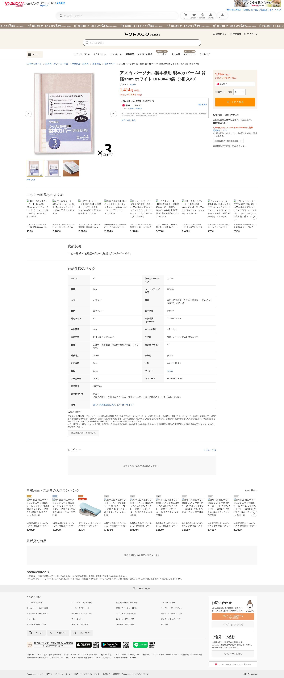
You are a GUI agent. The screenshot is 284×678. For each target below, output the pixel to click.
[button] (239, 92)
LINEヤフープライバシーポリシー (58, 674)
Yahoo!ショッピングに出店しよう (258, 10)
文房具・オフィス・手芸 (56, 64)
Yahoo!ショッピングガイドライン (135, 674)
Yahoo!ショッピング (35, 674)
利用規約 (106, 674)
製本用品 (96, 64)
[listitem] (49, 602)
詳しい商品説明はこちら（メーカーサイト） (114, 405)
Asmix (170, 371)
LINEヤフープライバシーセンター (87, 674)
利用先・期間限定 (136, 108)
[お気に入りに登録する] (111, 154)
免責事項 (116, 674)
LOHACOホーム (34, 64)
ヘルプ (278, 10)
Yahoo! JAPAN (234, 10)
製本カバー (110, 64)
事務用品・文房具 (80, 64)
